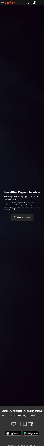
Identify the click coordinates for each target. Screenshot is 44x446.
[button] (27, 2)
